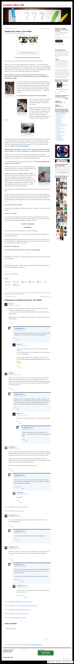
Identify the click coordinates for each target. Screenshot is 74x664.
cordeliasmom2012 (20, 33)
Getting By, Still (59, 120)
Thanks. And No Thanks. (60, 126)
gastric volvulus (40, 292)
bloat (26, 292)
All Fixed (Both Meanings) (61, 113)
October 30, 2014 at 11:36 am (20, 476)
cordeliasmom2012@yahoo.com (17, 267)
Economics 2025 (59, 123)
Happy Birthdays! (59, 137)
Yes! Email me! (59, 41)
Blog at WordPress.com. (67, 658)
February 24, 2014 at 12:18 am (15, 374)
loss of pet (48, 292)
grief (45, 292)
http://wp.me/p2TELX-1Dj (15, 521)
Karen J (11, 303)
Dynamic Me (58, 115)
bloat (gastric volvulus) (28, 85)
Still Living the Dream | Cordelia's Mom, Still (17, 617)
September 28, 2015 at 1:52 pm (20, 532)
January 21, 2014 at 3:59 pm (14, 305)
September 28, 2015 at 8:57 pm (20, 566)
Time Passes (58, 118)
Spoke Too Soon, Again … (61, 131)
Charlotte (11, 373)
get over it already (26, 250)
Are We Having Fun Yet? (60, 116)
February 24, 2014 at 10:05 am (23, 345)
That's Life (18, 292)
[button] (59, 153)
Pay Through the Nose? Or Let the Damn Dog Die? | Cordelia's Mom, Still (23, 605)
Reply (12, 323)
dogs (31, 292)
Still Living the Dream (60, 132)
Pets (15, 292)
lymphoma (6, 294)
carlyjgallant (12, 447)
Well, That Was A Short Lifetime (61, 124)
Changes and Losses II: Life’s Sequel (18, 31)
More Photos (57, 93)
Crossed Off (58, 133)
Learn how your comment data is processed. (32, 644)
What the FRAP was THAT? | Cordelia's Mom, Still (18, 507)
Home (6, 23)
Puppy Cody (11, 258)
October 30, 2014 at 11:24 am (14, 448)
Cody (29, 292)
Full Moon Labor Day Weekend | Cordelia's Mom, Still (19, 609)
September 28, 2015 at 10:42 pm (23, 587)
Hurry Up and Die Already (61, 114)
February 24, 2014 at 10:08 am (23, 415)
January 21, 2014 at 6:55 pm (19, 330)
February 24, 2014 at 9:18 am (20, 395)
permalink (22, 294)
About (10, 23)
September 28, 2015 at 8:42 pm (15, 548)
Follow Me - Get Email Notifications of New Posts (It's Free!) (61, 30)
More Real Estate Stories (45, 28)
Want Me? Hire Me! (25, 23)
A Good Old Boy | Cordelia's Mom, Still (16, 510)
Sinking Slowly (59, 122)
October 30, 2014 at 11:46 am (22, 494)
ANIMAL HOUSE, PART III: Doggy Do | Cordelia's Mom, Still (21, 601)
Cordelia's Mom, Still (13, 4)
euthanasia (34, 292)
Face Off (57, 127)
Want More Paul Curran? (35, 23)
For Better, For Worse (60, 128)
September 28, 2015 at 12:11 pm (15, 516)
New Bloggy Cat (13, 515)
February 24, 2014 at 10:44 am (28, 429)
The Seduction (58, 119)
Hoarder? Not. (58, 129)
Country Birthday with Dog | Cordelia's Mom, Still (18, 613)
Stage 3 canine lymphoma (22, 146)
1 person (20, 486)
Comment (45, 639)
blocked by (47, 653)
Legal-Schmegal (15, 23)
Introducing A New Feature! (10, 28)
